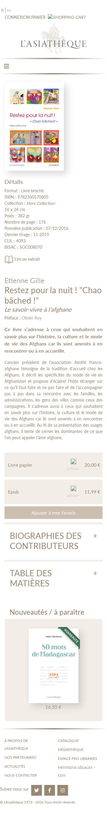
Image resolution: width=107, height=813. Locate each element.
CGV (61, 775)
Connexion (17, 17)
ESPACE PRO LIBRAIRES (77, 758)
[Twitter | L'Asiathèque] (36, 790)
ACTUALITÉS (14, 766)
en (9, 10)
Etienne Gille (24, 280)
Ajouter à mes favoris (54, 512)
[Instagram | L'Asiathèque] (62, 790)
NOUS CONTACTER (20, 775)
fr (2, 10)
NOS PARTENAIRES (20, 757)
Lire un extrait (27, 259)
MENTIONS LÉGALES (75, 767)
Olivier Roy (32, 317)
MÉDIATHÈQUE (71, 749)
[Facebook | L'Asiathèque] (49, 790)
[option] (53, 670)
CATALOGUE (68, 740)
